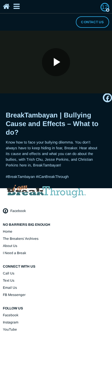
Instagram (10, 322)
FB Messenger (14, 295)
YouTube (10, 329)
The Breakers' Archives (20, 239)
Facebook (17, 211)
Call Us (8, 273)
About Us (10, 246)
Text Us (8, 280)
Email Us (10, 288)
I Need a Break (14, 253)
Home (7, 231)
